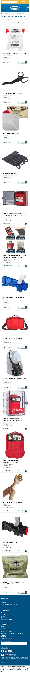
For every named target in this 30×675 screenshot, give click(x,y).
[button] (3, 8)
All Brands (7, 13)
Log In (3, 601)
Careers (3, 616)
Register (3, 602)
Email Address (5, 641)
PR (22, 510)
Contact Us (4, 618)
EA (22, 62)
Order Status (4, 606)
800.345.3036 (21, 2)
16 (23, 23)
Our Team (4, 614)
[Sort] (27, 23)
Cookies (3, 628)
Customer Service (6, 629)
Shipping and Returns (7, 619)
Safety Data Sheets (6, 631)
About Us (3, 613)
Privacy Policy (5, 626)
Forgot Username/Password (9, 604)
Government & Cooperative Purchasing (12, 633)
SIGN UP (4, 647)
